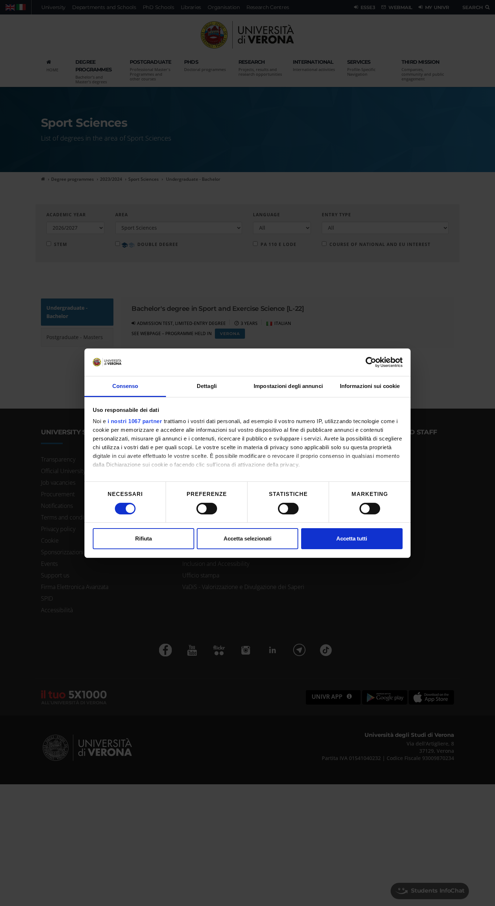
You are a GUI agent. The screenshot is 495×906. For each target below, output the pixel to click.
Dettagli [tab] (207, 386)
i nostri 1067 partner (135, 421)
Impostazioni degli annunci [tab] (288, 386)
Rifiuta (143, 538)
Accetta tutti (351, 538)
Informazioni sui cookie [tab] (370, 386)
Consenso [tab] (125, 386)
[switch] (206, 508)
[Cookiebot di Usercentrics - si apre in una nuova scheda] (371, 362)
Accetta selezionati (247, 538)
